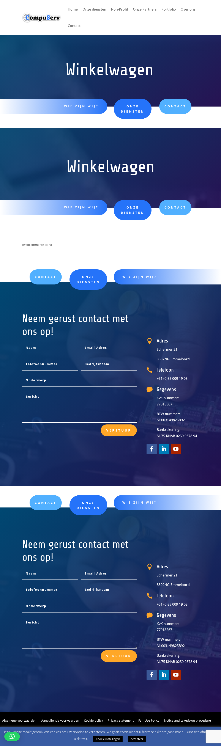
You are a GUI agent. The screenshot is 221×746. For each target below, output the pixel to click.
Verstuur (118, 430)
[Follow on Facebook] (152, 449)
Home (73, 9)
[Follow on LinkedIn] (164, 449)
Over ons (188, 9)
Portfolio (168, 9)
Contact (74, 25)
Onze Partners (145, 9)
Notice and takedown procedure (187, 720)
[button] (12, 736)
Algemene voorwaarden (19, 720)
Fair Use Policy (148, 720)
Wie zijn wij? (81, 106)
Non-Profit (119, 9)
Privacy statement (121, 720)
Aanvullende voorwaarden (60, 720)
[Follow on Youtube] (176, 449)
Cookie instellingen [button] (108, 739)
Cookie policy (93, 720)
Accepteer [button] (137, 739)
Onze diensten (94, 9)
